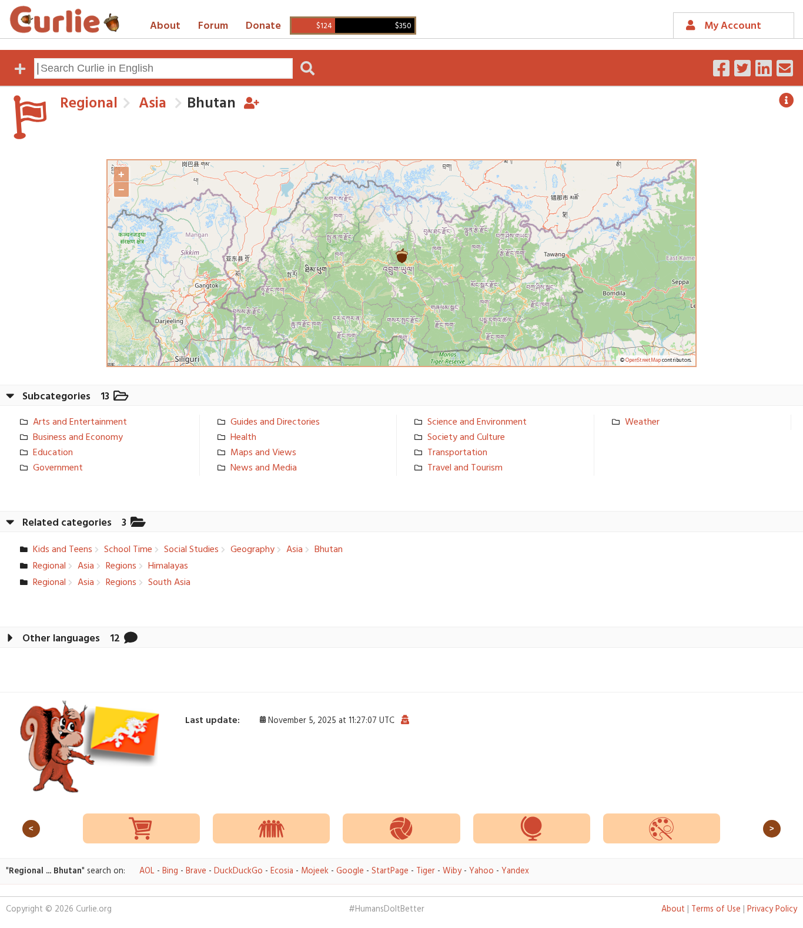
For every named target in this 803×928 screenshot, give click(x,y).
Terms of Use (716, 909)
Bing (170, 871)
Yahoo (481, 871)
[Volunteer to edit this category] (251, 104)
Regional (89, 104)
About (165, 26)
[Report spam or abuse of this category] (405, 720)
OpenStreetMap (643, 361)
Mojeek (315, 871)
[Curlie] (65, 19)
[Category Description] (786, 101)
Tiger (425, 871)
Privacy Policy (772, 909)
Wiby (452, 871)
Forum (213, 26)
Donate (263, 26)
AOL (147, 871)
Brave (196, 871)
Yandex (515, 871)
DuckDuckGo (238, 871)
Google (350, 871)
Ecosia (281, 871)
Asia (150, 104)
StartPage (390, 871)
